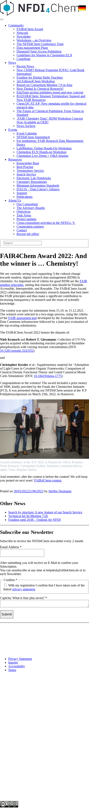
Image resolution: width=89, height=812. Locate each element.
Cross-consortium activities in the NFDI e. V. (46, 223)
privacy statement (23, 589)
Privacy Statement (20, 659)
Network (22, 33)
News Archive (26, 126)
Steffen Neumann (59, 491)
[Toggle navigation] (1, 19)
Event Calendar (27, 133)
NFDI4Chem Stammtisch (33, 137)
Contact (22, 230)
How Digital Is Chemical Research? (40, 88)
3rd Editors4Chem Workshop (36, 81)
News (12, 62)
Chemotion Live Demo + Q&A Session (42, 155)
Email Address (11, 547)
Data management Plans (32, 47)
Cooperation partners (30, 226)
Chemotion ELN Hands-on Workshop (41, 152)
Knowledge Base (28, 163)
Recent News (25, 66)
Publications (24, 196)
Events (12, 129)
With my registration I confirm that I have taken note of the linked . (44, 587)
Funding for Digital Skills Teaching (40, 77)
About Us (14, 200)
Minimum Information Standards (38, 185)
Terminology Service (30, 170)
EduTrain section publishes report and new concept (50, 92)
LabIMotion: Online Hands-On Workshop (44, 148)
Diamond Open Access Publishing (39, 51)
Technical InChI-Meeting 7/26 (28, 516)
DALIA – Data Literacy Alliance (38, 189)
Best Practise (25, 167)
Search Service (26, 174)
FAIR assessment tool (22, 318)
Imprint (13, 662)
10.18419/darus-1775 (48, 376)
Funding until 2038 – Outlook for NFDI (34, 519)
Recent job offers (28, 234)
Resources (15, 159)
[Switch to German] (82, 9)
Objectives (23, 211)
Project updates (26, 219)
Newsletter (24, 36)
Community (16, 25)
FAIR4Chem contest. (48, 480)
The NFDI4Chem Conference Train (40, 44)
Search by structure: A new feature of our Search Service (45, 512)
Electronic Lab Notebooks (34, 178)
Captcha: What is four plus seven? (23, 598)
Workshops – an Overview (34, 40)
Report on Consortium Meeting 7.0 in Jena (44, 85)
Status (12, 670)
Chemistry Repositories (32, 182)
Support (22, 193)
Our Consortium (27, 204)
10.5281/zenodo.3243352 (17, 350)
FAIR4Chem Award (30, 29)
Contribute (23, 59)
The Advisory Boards (31, 208)
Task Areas (24, 215)
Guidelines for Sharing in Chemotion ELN (44, 55)
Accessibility (16, 666)
